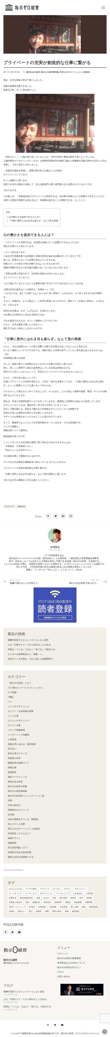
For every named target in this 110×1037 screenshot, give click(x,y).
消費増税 (89, 902)
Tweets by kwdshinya (13, 870)
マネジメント (80, 889)
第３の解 (74, 907)
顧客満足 (75, 911)
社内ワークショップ (17, 907)
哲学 (81, 898)
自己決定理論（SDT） (18, 847)
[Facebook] (48, 516)
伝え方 (46, 898)
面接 (67, 911)
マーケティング (15, 893)
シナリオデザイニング (18, 706)
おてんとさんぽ (15, 889)
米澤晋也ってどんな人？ (19, 833)
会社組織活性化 (26, 898)
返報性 (39, 911)
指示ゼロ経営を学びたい (69, 967)
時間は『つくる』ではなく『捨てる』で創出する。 (32, 649)
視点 (31, 911)
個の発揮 (63, 898)
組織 (83, 907)
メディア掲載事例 (16, 730)
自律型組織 (93, 907)
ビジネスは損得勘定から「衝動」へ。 (26, 654)
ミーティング (31, 893)
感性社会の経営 (33, 72)
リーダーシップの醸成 (18, 734)
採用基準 (58, 902)
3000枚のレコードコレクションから (25, 687)
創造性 (73, 898)
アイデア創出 (31, 889)
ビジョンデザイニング (18, 720)
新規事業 (78, 902)
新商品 (68, 902)
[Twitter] (55, 516)
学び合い (12, 748)
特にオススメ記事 (16, 824)
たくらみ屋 (13, 715)
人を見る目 (77, 893)
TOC (10, 701)
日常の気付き (14, 805)
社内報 (32, 907)
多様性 (89, 898)
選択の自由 (56, 911)
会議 (38, 898)
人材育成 (12, 739)
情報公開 (12, 767)
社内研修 (42, 907)
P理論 (10, 697)
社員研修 (52, 907)
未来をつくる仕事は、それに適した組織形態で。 (31, 658)
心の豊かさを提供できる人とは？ (25, 217)
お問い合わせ (63, 976)
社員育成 (63, 907)
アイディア (9, 506)
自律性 (11, 911)
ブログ (60, 972)
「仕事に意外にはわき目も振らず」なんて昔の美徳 (33, 220)
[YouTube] (19, 932)
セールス (56, 889)
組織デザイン (14, 838)
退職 (47, 911)
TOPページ (62, 953)
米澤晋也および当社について (71, 962)
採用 (10, 800)
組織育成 (12, 842)
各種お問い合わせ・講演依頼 (22, 744)
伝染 (54, 898)
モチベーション (46, 893)
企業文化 (21, 506)
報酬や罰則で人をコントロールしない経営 (28, 640)
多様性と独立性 (15, 902)
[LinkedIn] (63, 516)
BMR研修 (12, 692)
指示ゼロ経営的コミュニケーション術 (26, 795)
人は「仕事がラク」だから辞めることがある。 (30, 644)
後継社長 (36, 902)
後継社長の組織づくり (18, 762)
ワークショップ (62, 893)
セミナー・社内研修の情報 (21, 711)
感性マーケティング (17, 777)
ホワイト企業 (14, 725)
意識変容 (12, 772)
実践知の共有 (14, 758)
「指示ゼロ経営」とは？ (19, 683)
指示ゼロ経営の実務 (17, 786)
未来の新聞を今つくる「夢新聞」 (24, 819)
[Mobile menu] (103, 7)
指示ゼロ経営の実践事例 (69, 958)
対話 (27, 902)
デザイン (67, 889)
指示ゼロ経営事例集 (50, 72)
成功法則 (47, 902)
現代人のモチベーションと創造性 (75, 72)
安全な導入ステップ (17, 753)
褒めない (21, 911)
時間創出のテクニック (18, 809)
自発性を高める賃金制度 (19, 852)
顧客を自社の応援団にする (21, 857)
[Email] (71, 516)
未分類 (11, 814)
